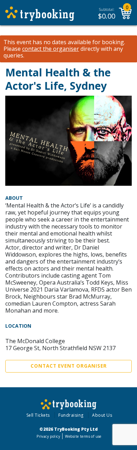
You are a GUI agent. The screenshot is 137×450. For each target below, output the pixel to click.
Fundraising (71, 415)
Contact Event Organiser (69, 366)
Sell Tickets (38, 415)
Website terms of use (83, 436)
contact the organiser (50, 49)
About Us (102, 415)
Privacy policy (48, 436)
